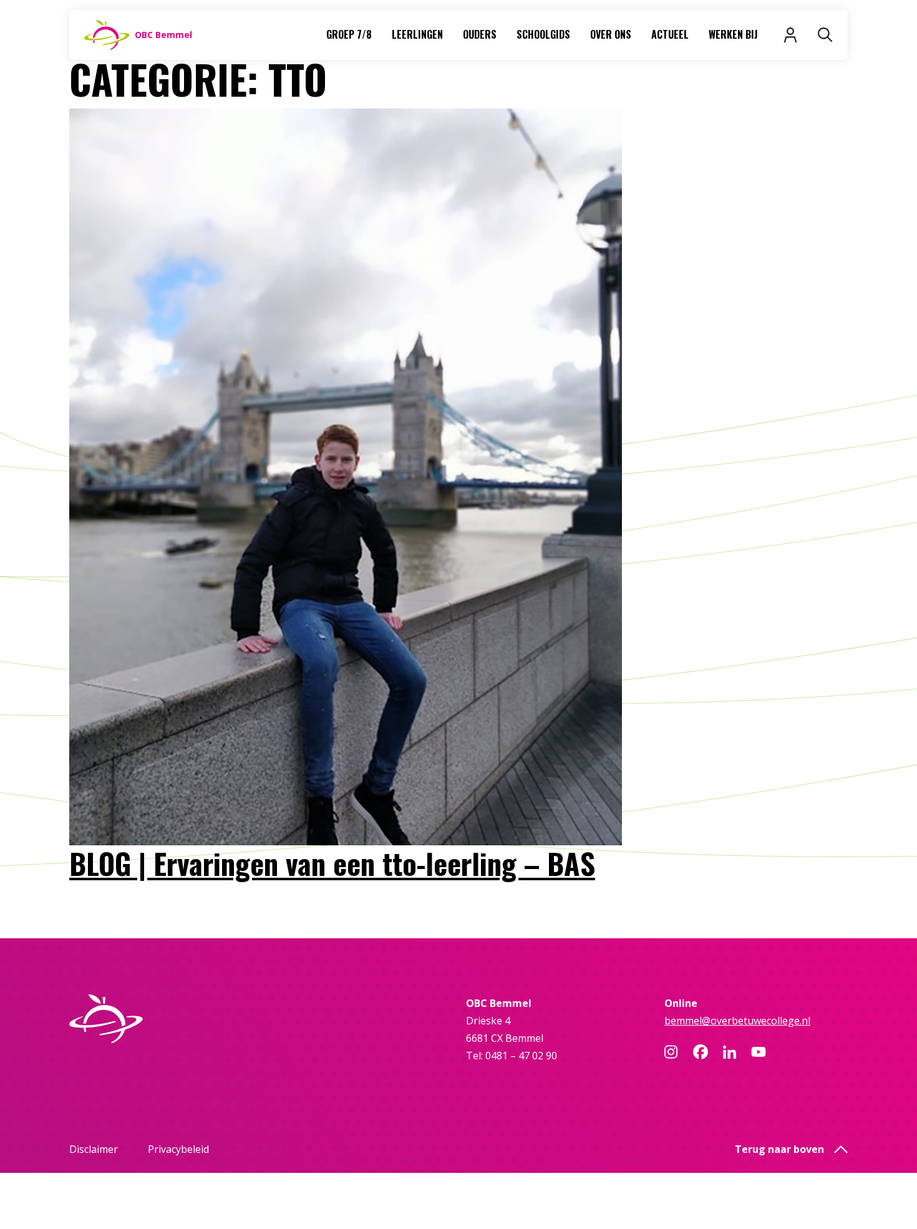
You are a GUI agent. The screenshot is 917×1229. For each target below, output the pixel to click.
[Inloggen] (790, 34)
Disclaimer (93, 1149)
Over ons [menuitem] (610, 34)
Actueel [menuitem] (670, 34)
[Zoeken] (825, 34)
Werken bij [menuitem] (733, 34)
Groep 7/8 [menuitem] (349, 34)
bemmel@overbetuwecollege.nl (737, 1020)
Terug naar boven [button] (779, 1149)
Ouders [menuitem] (480, 34)
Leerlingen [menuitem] (417, 34)
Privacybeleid (178, 1149)
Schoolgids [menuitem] (543, 34)
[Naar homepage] (161, 1018)
